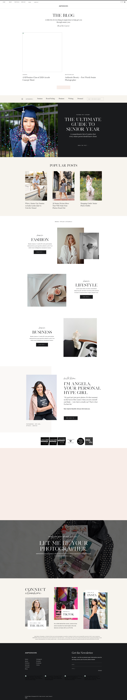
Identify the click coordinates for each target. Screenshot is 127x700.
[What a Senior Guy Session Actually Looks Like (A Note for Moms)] (36, 186)
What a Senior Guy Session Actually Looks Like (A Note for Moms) (34, 206)
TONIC (26, 697)
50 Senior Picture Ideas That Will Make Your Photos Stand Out (61, 206)
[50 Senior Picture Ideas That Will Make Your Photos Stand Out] (63, 186)
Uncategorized (69, 74)
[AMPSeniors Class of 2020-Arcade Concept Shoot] (42, 52)
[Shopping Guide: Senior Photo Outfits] (91, 186)
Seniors (24, 74)
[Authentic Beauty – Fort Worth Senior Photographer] (85, 52)
